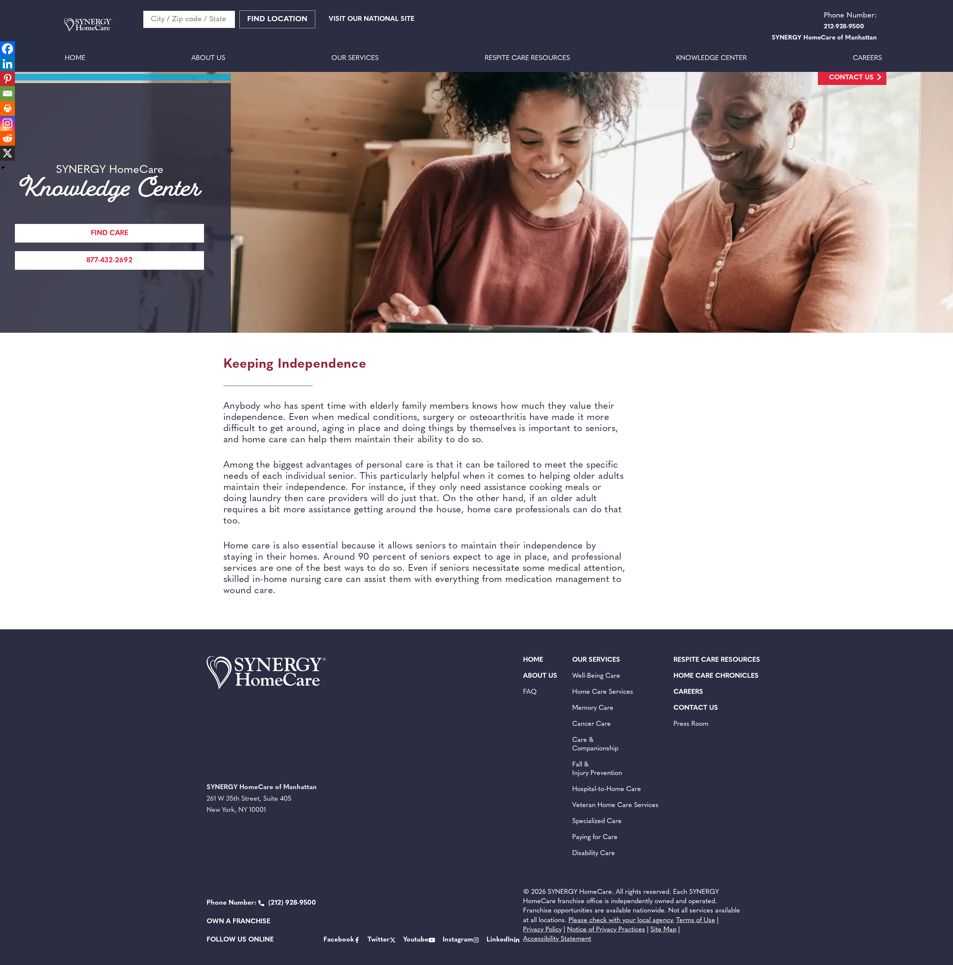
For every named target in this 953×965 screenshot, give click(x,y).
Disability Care (593, 853)
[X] (7, 153)
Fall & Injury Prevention (597, 769)
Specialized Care (597, 821)
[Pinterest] (7, 78)
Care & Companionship (595, 744)
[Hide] (3, 168)
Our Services (355, 58)
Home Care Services (602, 692)
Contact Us (851, 78)
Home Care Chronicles (716, 676)
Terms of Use (695, 920)
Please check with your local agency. (621, 920)
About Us (208, 58)
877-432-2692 (109, 260)
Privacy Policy (542, 930)
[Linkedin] (7, 63)
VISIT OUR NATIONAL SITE (371, 19)
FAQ (530, 692)
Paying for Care (595, 837)
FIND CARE (109, 233)
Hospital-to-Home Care (606, 789)
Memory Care (592, 708)
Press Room (690, 724)
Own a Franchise (238, 921)
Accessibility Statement (557, 939)
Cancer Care (591, 724)
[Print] (7, 108)
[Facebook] (7, 48)
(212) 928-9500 (261, 903)
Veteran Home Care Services (615, 805)
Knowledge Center (711, 58)
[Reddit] (7, 138)
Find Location (277, 19)
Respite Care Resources (527, 58)
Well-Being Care (596, 676)
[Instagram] (7, 123)
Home (75, 58)
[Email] (7, 93)
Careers (867, 58)
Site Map (663, 930)
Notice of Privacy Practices (606, 930)
